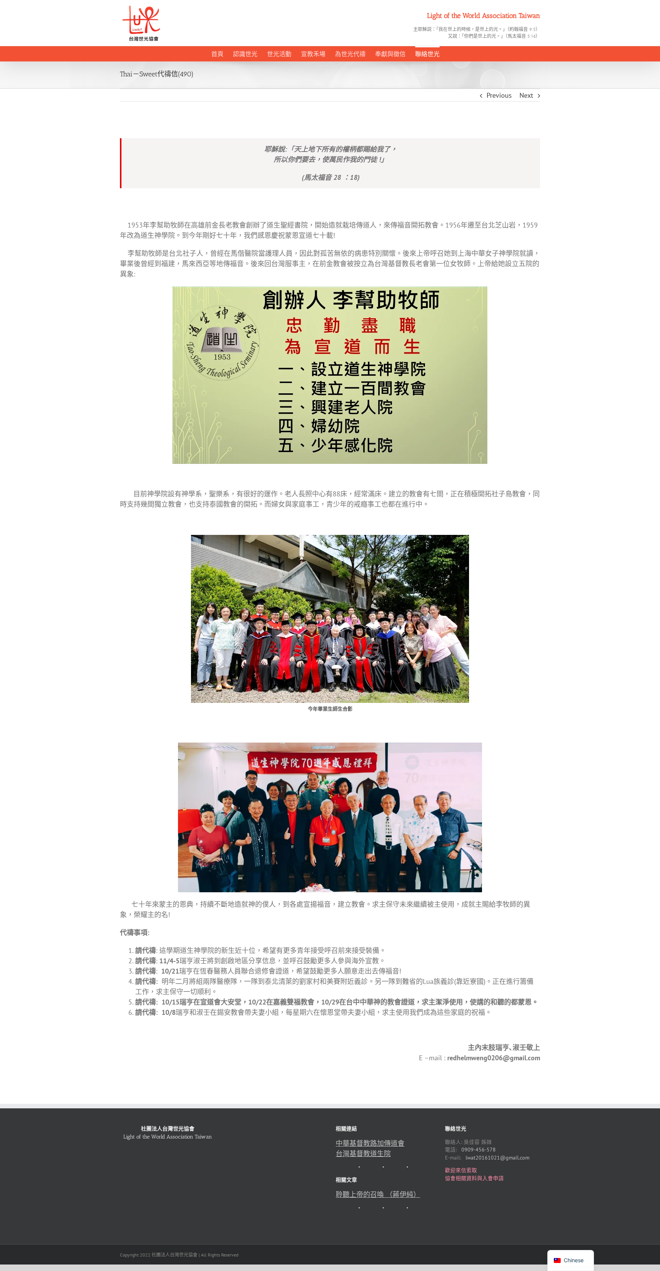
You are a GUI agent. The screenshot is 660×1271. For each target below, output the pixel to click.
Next (526, 95)
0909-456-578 (478, 1149)
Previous (499, 95)
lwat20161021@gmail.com (497, 1157)
